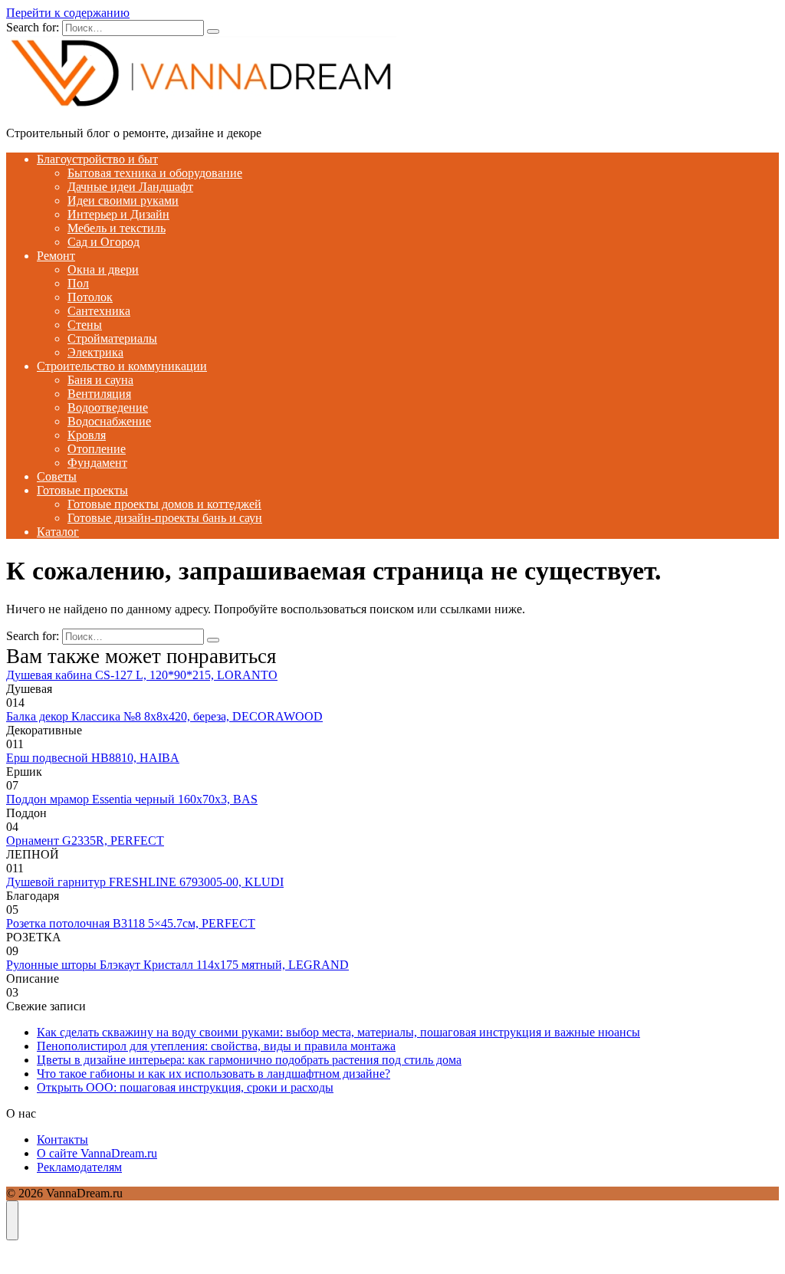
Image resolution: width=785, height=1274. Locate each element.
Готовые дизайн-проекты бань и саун (164, 517)
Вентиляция (99, 393)
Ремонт (56, 255)
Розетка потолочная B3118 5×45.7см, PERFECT (130, 923)
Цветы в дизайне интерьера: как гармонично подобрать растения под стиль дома (249, 1059)
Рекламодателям (79, 1167)
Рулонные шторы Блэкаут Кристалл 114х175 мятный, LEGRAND (177, 964)
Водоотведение (107, 407)
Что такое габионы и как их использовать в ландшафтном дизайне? (213, 1073)
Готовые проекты (82, 490)
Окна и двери (103, 269)
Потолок (90, 297)
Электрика (95, 352)
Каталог (58, 531)
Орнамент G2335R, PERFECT (85, 840)
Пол (78, 283)
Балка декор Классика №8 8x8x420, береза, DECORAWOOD (164, 716)
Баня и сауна (100, 379)
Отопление (96, 448)
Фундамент (97, 462)
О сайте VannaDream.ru (97, 1153)
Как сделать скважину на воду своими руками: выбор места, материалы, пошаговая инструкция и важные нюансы (338, 1032)
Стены (84, 324)
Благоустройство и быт (97, 159)
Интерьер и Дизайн (118, 214)
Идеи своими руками (123, 200)
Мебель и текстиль (116, 228)
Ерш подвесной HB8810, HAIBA (92, 757)
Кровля (86, 435)
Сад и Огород (103, 241)
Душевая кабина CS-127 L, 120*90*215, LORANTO (142, 674)
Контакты (62, 1139)
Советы (57, 476)
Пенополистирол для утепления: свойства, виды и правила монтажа (216, 1045)
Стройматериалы (112, 338)
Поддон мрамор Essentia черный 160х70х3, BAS (132, 799)
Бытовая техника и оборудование (154, 172)
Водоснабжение (109, 421)
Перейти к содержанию (68, 12)
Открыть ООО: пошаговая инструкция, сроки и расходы (185, 1087)
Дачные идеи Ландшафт (130, 186)
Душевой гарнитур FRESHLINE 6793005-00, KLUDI (145, 881)
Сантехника (98, 310)
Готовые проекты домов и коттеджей (164, 504)
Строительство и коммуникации (122, 366)
